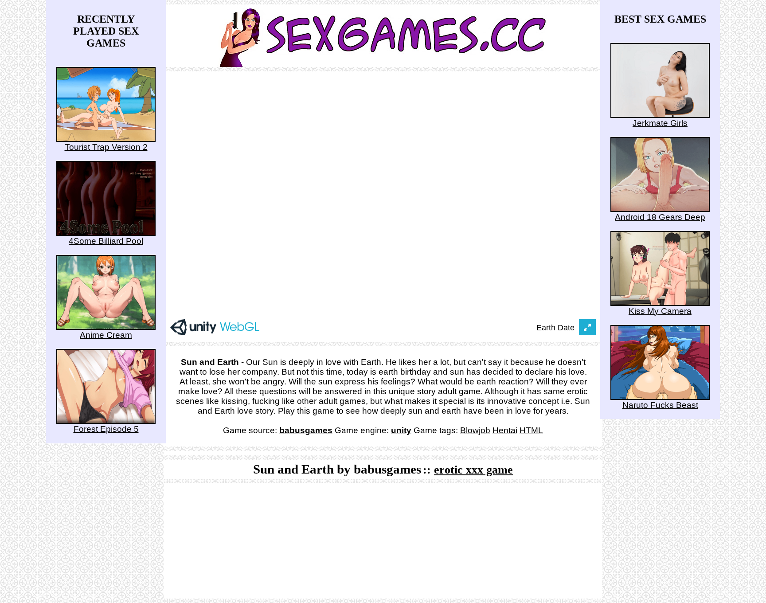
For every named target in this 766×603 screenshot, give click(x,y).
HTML (531, 430)
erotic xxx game (473, 469)
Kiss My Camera (660, 311)
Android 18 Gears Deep (660, 217)
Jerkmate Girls (660, 123)
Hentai (504, 430)
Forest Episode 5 (106, 429)
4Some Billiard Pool (106, 241)
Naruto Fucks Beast (660, 405)
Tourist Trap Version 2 (106, 147)
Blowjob (475, 430)
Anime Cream (106, 335)
